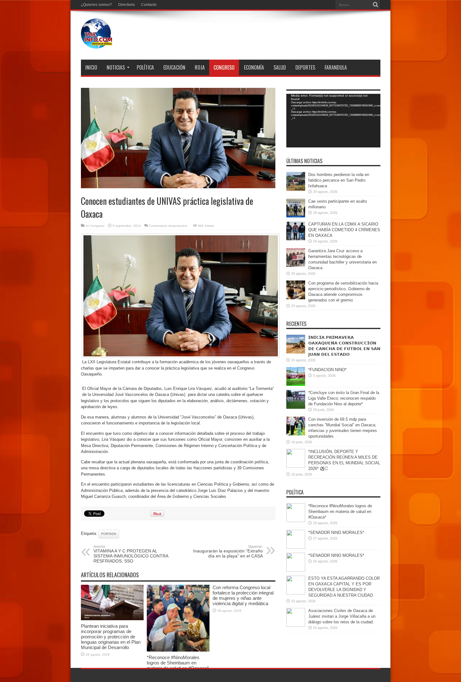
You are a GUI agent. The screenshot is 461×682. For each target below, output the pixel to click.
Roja (200, 67)
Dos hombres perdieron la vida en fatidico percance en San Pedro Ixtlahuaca (338, 180)
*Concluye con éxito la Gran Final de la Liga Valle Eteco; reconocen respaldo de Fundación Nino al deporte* (343, 398)
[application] (333, 120)
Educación (174, 67)
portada (108, 533)
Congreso (224, 67)
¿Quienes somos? (96, 5)
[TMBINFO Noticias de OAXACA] (96, 43)
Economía (254, 67)
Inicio (91, 67)
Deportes (305, 67)
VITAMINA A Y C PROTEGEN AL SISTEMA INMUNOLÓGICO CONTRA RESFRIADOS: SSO (130, 554)
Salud (279, 67)
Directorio (126, 5)
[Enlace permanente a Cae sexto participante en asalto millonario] (295, 216)
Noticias (116, 67)
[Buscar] (375, 4)
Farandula (336, 67)
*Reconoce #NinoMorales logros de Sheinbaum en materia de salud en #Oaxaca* (178, 663)
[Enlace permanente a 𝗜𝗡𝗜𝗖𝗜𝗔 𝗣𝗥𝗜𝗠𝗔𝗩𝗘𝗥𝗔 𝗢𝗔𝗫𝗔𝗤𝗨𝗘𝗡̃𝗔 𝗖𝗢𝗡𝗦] (295, 352)
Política (145, 67)
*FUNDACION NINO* (327, 369)
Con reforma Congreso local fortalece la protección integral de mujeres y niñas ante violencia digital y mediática (243, 595)
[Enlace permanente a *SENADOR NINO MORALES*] (295, 547)
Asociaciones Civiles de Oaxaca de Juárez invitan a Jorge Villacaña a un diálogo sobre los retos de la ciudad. (341, 616)
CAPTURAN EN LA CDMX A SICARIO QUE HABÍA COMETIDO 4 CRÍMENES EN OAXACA (344, 230)
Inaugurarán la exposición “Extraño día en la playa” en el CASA (228, 551)
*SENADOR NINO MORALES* (336, 532)
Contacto (148, 5)
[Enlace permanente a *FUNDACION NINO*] (295, 384)
